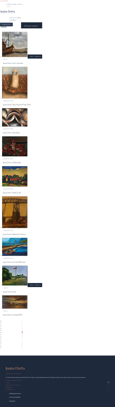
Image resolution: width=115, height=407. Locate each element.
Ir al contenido (4, 1)
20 (22, 342)
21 (22, 344)
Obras (8, 6)
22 (22, 345)
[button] (6, 24)
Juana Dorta (15, 368)
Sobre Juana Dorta (14, 4)
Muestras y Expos (13, 385)
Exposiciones (15, 18)
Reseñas (13, 20)
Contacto (10, 390)
